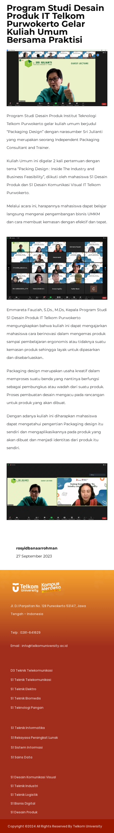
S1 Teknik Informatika (28, 727)
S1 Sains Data (21, 757)
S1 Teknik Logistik (24, 794)
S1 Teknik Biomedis (26, 698)
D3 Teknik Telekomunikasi (31, 670)
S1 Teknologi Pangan (27, 707)
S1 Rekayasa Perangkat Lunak (34, 737)
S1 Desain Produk (24, 812)
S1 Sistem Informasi (27, 747)
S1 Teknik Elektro (23, 689)
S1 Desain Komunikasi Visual (33, 777)
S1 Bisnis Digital (23, 803)
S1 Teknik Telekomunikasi (31, 679)
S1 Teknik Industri (24, 786)
